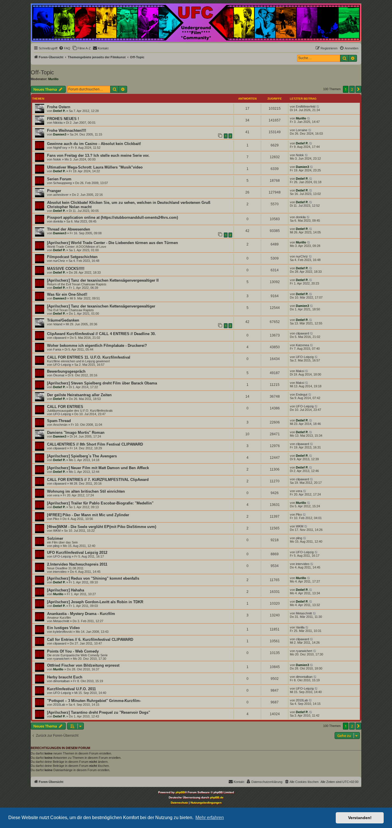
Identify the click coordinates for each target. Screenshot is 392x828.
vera (56, 495)
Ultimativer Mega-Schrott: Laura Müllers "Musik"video (95, 167)
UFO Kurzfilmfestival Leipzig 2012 (77, 552)
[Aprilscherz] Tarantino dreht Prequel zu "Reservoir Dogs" (98, 712)
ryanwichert (61, 658)
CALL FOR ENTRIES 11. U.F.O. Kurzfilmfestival (88, 357)
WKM (57, 530)
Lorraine (301, 130)
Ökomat (58, 375)
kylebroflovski (62, 631)
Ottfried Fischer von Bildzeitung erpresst (83, 665)
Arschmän (60, 424)
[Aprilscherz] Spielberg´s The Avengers (82, 456)
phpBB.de (217, 797)
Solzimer (55, 538)
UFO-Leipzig (62, 364)
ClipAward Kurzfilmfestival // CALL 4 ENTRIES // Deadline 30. (101, 334)
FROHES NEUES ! (63, 119)
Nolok (57, 159)
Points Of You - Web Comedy (73, 651)
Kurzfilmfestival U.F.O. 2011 (71, 689)
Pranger (54, 191)
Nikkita (58, 122)
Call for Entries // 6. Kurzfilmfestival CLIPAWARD (90, 639)
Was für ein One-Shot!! (67, 294)
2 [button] (352, 89)
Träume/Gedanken (63, 320)
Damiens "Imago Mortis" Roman (75, 432)
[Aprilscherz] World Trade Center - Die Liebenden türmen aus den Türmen (112, 243)
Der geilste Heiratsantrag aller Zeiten (79, 395)
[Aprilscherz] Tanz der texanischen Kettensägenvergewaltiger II (103, 280)
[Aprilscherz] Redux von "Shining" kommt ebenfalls (93, 578)
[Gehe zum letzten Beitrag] (318, 106)
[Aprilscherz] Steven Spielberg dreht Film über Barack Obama (102, 383)
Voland (57, 324)
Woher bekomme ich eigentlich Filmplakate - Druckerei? (97, 345)
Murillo (53, 79)
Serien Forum (59, 179)
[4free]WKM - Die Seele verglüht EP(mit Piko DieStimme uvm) (101, 527)
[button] (358, 89)
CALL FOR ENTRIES (65, 407)
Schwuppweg (62, 183)
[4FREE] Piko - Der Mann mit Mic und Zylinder (88, 515)
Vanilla (300, 627)
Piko (56, 519)
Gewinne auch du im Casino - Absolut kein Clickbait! (94, 144)
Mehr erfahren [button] (209, 817)
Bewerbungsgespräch (66, 371)
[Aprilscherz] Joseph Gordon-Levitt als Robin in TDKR (95, 602)
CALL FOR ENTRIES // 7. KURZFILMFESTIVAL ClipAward (98, 479)
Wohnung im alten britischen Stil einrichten (86, 491)
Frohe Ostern (58, 107)
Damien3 (59, 134)
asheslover (61, 194)
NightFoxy (60, 147)
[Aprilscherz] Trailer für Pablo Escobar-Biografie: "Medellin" (100, 503)
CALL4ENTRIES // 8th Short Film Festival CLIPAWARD (95, 444)
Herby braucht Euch (64, 677)
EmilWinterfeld (305, 106)
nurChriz (59, 260)
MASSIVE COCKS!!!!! (65, 268)
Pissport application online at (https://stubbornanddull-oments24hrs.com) (112, 217)
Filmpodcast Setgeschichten (72, 257)
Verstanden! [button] (360, 817)
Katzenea (302, 345)
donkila (58, 221)
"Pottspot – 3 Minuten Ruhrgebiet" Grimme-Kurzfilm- (94, 701)
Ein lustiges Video (63, 628)
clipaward (59, 337)
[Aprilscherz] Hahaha (65, 590)
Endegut (301, 394)
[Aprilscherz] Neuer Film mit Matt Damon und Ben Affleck (98, 468)
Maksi (300, 371)
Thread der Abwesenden (68, 229)
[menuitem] (64, 48)
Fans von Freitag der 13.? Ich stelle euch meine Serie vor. (98, 155)
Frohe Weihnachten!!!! (66, 130)
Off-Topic (42, 72)
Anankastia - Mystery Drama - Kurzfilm (81, 614)
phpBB (180, 792)
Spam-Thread (59, 421)
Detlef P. (59, 111)
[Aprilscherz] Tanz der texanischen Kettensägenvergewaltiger (101, 306)
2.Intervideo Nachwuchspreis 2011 (77, 564)
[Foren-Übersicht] (196, 22)
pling (56, 546)
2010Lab (59, 704)
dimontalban (61, 681)
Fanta (57, 349)
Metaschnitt (61, 621)
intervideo (60, 571)
